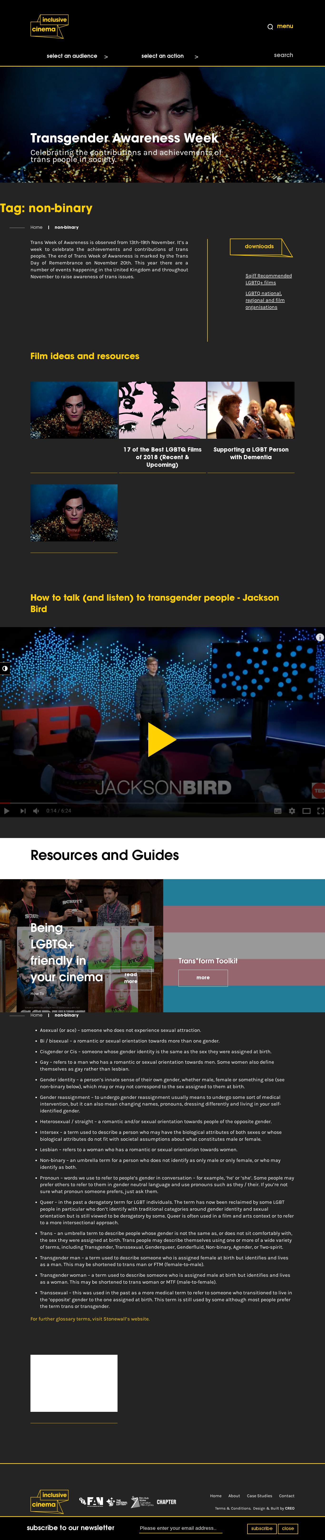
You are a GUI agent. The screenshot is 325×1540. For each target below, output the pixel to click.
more (203, 978)
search (283, 55)
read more (131, 978)
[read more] (74, 427)
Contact (287, 1495)
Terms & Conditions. (233, 1508)
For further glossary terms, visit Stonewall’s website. (90, 1319)
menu (285, 26)
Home (36, 228)
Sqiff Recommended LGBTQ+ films (269, 279)
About (234, 1495)
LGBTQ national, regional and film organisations (265, 300)
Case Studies (259, 1495)
